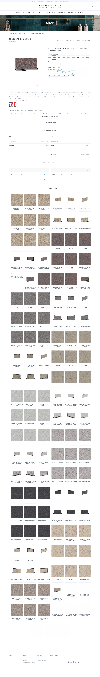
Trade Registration (14, 661)
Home (11, 33)
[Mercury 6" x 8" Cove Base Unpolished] (69, 55)
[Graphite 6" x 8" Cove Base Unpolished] (59, 55)
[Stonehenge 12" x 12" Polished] (50, 64)
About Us (19, 12)
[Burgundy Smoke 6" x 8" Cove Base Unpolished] (54, 57)
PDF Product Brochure (50, 122)
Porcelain (22, 33)
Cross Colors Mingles (39, 33)
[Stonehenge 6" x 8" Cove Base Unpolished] (88, 55)
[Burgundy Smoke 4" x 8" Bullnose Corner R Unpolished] (59, 72)
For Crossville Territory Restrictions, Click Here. (20, 100)
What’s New (39, 659)
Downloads (69, 40)
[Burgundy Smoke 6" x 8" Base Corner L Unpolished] (64, 72)
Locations (39, 12)
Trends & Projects (41, 664)
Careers (25, 664)
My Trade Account (14, 657)
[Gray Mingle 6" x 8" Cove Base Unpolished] (64, 55)
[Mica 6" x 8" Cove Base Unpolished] (73, 55)
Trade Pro (71, 12)
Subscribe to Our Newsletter (76, 668)
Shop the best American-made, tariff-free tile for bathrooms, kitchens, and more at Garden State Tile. (50, 1)
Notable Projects (40, 661)
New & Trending (54, 659)
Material (17, 33)
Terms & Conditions (87, 676)
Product (29, 12)
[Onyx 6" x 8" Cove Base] (78, 55)
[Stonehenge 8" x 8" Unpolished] (59, 64)
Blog (79, 12)
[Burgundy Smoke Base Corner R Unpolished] (69, 72)
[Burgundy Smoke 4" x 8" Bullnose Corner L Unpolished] (54, 72)
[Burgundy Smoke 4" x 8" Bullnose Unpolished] (50, 72)
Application (77, 40)
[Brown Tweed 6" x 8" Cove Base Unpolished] (50, 55)
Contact (60, 12)
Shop (10, 659)
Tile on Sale (53, 661)
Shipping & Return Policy (29, 666)
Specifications (60, 40)
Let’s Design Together (55, 657)
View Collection (86, 40)
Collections (30, 33)
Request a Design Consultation (58, 78)
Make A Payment (27, 661)
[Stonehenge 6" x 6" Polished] (54, 64)
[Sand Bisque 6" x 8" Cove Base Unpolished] (83, 55)
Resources (50, 12)
